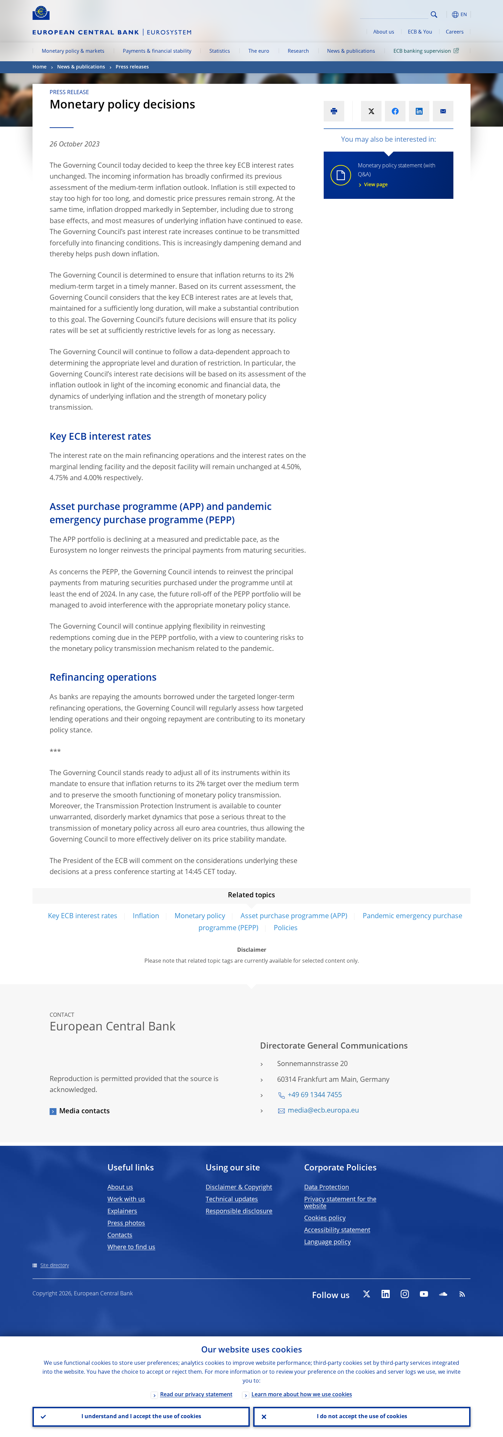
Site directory (54, 1265)
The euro (258, 51)
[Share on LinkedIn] (419, 111)
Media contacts (84, 1111)
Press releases (132, 67)
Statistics (219, 51)
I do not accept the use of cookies (362, 1417)
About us (383, 32)
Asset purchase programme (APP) (294, 916)
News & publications (351, 51)
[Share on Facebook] (395, 111)
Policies (286, 928)
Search (434, 15)
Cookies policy (325, 1218)
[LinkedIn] (385, 1294)
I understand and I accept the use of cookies (141, 1417)
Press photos (126, 1223)
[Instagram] (405, 1294)
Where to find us (131, 1247)
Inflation (146, 916)
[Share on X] (371, 111)
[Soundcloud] (443, 1294)
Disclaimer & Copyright (239, 1187)
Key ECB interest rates (82, 916)
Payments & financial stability (157, 51)
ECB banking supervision (422, 51)
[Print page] (334, 111)
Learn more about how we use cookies (302, 1395)
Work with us (126, 1199)
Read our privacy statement (196, 1395)
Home (40, 67)
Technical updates (232, 1199)
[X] (366, 1294)
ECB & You (420, 32)
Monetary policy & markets (73, 51)
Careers (455, 32)
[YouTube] (424, 1294)
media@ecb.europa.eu (323, 1110)
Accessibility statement (337, 1230)
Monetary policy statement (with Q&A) (396, 175)
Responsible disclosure (239, 1211)
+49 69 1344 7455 (315, 1095)
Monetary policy (200, 916)
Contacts (119, 1235)
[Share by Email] (443, 111)
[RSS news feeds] (462, 1294)
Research (298, 51)
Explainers (122, 1211)
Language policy (327, 1242)
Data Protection (326, 1187)
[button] (446, 14)
